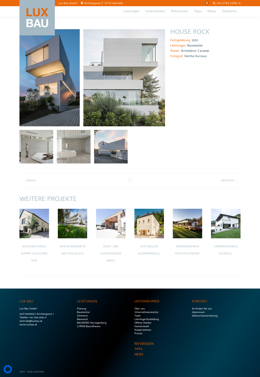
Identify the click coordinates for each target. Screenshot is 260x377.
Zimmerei (82, 316)
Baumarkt (82, 319)
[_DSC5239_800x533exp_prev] (36, 147)
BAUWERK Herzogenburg (91, 323)
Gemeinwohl (141, 326)
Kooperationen (142, 330)
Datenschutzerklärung (205, 316)
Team (137, 316)
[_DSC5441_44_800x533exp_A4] (74, 147)
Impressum (198, 312)
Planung (81, 309)
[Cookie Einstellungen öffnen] (8, 372)
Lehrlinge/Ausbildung (146, 319)
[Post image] (34, 223)
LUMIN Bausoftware (88, 326)
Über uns (139, 309)
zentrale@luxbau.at (30, 321)
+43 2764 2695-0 (228, 3)
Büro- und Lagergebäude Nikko (110, 253)
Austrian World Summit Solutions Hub (34, 253)
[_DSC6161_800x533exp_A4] (111, 147)
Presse (138, 334)
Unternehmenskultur (146, 312)
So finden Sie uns (202, 309)
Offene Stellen (142, 323)
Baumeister (83, 312)
